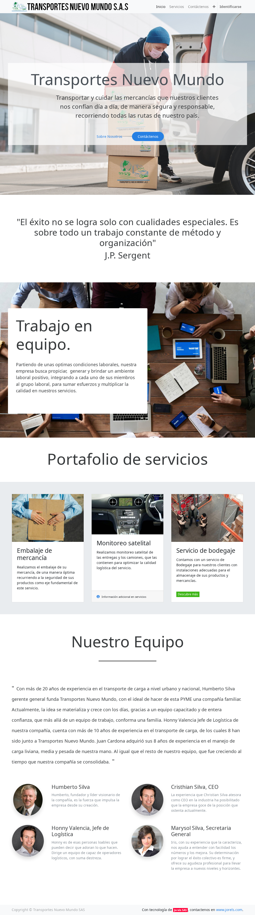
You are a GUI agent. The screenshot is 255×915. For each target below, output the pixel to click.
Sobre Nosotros (109, 136)
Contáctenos (148, 136)
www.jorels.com (229, 909)
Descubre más (188, 594)
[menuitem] (160, 6)
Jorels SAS (180, 910)
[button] (214, 6)
